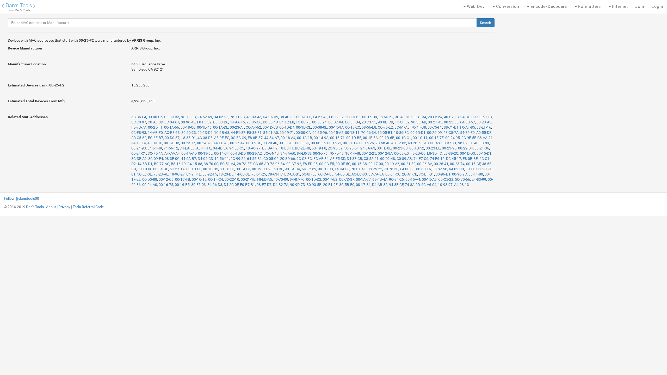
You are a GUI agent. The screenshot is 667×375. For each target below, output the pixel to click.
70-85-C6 (253, 122)
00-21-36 (481, 148)
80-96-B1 (443, 174)
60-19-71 (287, 132)
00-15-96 (319, 132)
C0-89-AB (404, 159)
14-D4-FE (342, 169)
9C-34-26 (396, 179)
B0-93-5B (314, 185)
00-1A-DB (171, 143)
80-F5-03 (198, 185)
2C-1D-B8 (353, 117)
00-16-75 (166, 185)
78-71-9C (237, 117)
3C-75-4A (155, 153)
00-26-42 (237, 143)
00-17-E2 (330, 179)
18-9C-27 (177, 174)
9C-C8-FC (304, 159)
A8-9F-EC (221, 138)
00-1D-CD (270, 127)
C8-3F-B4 (352, 122)
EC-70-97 (138, 122)
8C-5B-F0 (346, 185)
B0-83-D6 (220, 122)
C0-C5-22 (445, 179)
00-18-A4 (288, 138)
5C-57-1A (177, 169)
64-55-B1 (254, 159)
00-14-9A (321, 138)
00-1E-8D (384, 148)
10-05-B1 (385, 132)
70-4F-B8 (418, 127)
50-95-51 (351, 148)
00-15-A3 (429, 179)
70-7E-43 (336, 153)
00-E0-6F (145, 169)
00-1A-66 (171, 127)
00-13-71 (337, 138)
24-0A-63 (367, 148)
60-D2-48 (387, 159)
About (51, 207)
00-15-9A (336, 127)
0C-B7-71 (448, 143)
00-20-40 (270, 143)
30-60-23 (188, 132)
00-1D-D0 (193, 169)
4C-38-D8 (205, 138)
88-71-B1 (451, 127)
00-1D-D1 (417, 132)
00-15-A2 (336, 132)
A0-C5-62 (138, 138)
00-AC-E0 (303, 117)
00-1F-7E (436, 138)
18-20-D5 (226, 174)
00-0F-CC (392, 174)
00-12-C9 (166, 179)
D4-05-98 (221, 117)
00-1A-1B (304, 138)
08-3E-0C (172, 159)
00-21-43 (435, 122)
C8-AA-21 (485, 138)
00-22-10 (232, 179)
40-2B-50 (415, 143)
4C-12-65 (398, 143)
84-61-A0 (270, 132)
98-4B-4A (379, 179)
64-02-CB (456, 169)
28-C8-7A (451, 132)
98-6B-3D (275, 169)
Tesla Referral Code (88, 207)
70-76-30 (391, 169)
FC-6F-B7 (155, 138)
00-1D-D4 (286, 127)
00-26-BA (424, 164)
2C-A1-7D (409, 174)
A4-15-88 (194, 164)
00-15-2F (334, 143)
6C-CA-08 (326, 174)
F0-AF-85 (467, 127)
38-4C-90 (287, 117)
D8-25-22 (374, 169)
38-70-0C (211, 164)
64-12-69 (309, 169)
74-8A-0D (412, 185)
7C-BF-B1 (426, 174)
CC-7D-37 (346, 179)
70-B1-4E (358, 169)
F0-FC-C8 (473, 169)
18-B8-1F (286, 148)
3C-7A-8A (376, 174)
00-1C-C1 (403, 138)
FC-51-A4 (227, 164)
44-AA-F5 (237, 122)
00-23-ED (433, 148)
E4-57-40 (320, 117)
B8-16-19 (178, 164)
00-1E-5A (370, 138)
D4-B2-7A (280, 185)
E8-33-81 (254, 132)
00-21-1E (248, 179)
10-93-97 (445, 185)
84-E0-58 (304, 153)
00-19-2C (352, 127)
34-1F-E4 (138, 143)
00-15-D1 (484, 153)
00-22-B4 (465, 148)
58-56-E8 (369, 127)
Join (639, 6)
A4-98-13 (461, 185)
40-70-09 (281, 179)
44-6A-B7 (188, 159)
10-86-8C (401, 132)
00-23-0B (400, 148)
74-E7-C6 (420, 159)
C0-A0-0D (155, 122)
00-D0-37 (172, 138)
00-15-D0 (369, 117)
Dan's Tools (18, 5)
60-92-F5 (209, 174)
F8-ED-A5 (264, 179)
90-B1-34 (418, 117)
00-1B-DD (237, 153)
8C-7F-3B (188, 117)
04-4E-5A (220, 148)
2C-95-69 (335, 148)
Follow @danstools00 (21, 198)
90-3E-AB (418, 122)
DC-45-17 (453, 159)
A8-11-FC (203, 148)
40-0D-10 (154, 143)
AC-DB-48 (432, 143)
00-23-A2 (254, 153)
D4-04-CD (205, 159)
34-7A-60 (287, 153)
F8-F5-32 (204, 122)
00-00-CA (303, 132)
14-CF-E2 (402, 122)
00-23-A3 (484, 122)
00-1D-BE (353, 138)
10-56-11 (221, 159)
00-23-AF (237, 127)
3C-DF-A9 (139, 159)
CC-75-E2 (385, 127)
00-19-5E (205, 153)
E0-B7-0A (335, 122)
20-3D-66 (287, 159)
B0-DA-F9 (269, 148)
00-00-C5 (155, 117)
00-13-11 (352, 132)
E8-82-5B (440, 169)
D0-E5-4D (270, 122)
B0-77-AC (161, 164)
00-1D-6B (386, 138)
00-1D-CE (303, 127)
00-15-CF (473, 164)
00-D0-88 (149, 179)
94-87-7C (297, 179)
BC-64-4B (271, 153)
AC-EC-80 (359, 174)
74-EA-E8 (187, 148)
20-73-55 (369, 122)
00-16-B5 (182, 185)
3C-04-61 (171, 122)
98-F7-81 (465, 143)
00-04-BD (160, 169)
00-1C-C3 (325, 169)
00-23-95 (449, 148)
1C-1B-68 (221, 132)
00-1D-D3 (467, 153)
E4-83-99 (479, 179)
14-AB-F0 (155, 132)
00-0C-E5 (326, 164)
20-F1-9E (330, 185)
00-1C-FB (182, 179)
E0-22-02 (336, 117)
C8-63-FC (275, 174)
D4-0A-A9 (270, 117)
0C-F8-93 (138, 132)
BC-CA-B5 (292, 174)
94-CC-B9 (468, 117)
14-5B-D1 (144, 164)
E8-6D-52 (386, 117)
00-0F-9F (302, 143)
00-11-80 (475, 174)
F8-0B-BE (470, 159)
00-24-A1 (204, 143)
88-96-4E (188, 122)
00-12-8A (385, 153)
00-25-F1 (155, 127)
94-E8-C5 (236, 148)
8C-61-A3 (402, 127)
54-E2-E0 (467, 132)
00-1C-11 (420, 138)
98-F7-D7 (264, 185)
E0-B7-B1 (247, 185)
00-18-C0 (188, 127)
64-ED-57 (467, 122)
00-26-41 (441, 164)
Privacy (64, 207)
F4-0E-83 (407, 169)
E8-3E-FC (434, 153)
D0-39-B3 (171, 117)
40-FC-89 (481, 143)
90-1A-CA (292, 169)
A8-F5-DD (337, 159)
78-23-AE (160, 174)
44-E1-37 (238, 132)
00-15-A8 (359, 164)
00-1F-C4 (215, 179)
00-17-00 (375, 164)
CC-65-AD (261, 164)
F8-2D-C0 (417, 153)
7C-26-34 (368, 132)
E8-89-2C (450, 153)
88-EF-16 (484, 127)
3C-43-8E (402, 117)
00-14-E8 (243, 169)
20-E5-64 (435, 117)
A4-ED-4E (220, 143)
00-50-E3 (484, 117)
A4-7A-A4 (172, 153)
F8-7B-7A (138, 127)
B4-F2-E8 (286, 122)
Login (657, 6)
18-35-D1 (188, 138)
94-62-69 (204, 117)
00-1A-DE (220, 127)
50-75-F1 (435, 127)
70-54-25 (258, 174)
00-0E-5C (343, 164)
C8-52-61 (371, 159)
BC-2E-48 (302, 148)
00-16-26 (366, 143)
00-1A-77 (363, 179)
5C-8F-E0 (309, 174)
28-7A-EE (244, 164)
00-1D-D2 (313, 179)
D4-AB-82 (379, 185)
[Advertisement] (541, 99)
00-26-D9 (434, 132)
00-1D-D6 (205, 132)
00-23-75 (188, 143)
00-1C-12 (199, 179)
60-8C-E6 (423, 169)
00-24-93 (138, 148)
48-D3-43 (253, 117)
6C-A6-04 (428, 185)
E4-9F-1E (193, 174)
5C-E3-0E (144, 174)
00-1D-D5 (210, 169)
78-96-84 (277, 164)
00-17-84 (363, 185)
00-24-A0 (149, 185)
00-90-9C (459, 174)
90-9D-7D (297, 185)
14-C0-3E (242, 174)
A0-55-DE (483, 132)
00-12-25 (369, 153)
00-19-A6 (392, 164)
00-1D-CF (227, 169)
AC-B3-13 (172, 132)
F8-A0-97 (253, 148)
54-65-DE (342, 174)
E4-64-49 (154, 148)
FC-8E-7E (303, 122)
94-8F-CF (396, 185)
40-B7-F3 (451, 117)
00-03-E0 (401, 153)
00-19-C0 (259, 169)
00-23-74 (457, 164)
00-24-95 (452, 138)
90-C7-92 (293, 164)
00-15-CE (253, 143)
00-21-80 (408, 164)
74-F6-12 (437, 159)
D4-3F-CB (354, 159)
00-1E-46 (204, 127)
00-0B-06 (318, 143)
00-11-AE (286, 143)
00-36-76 (320, 153)
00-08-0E (320, 127)
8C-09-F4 (155, 159)
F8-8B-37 (255, 138)
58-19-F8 (319, 148)
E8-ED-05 (310, 164)
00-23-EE (451, 122)
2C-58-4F (382, 143)
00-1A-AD (188, 153)
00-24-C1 (138, 153)
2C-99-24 (238, 159)
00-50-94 (319, 122)
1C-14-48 (352, 153)
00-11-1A (350, 143)
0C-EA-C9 (238, 138)
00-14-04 (221, 153)
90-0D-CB (385, 122)
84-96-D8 (214, 185)
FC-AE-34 (321, 159)
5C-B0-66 (462, 179)
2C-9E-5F (468, 138)
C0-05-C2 (271, 159)
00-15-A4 (412, 179)
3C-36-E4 (138, 117)
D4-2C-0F (231, 185)
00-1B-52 (416, 148)
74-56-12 (171, 148)
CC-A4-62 (253, 127)
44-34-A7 (271, 138)
